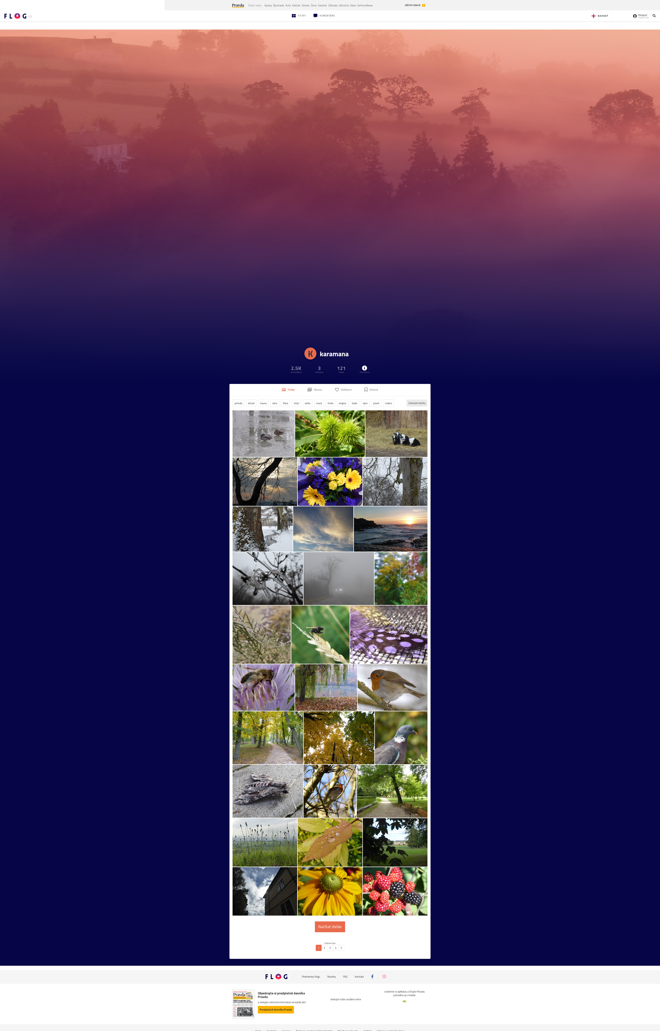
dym (365, 403)
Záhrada (332, 5)
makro (388, 403)
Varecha (322, 5)
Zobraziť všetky (417, 403)
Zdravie (305, 5)
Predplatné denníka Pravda (276, 1010)
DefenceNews (365, 5)
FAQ (345, 976)
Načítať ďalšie (330, 927)
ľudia (354, 403)
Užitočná (344, 5)
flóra (285, 403)
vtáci (296, 403)
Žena (313, 5)
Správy (268, 5)
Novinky (331, 976)
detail (251, 403)
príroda (238, 403)
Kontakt (359, 976)
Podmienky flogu (311, 976)
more (319, 403)
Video (353, 5)
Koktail (296, 5)
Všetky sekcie (413, 5)
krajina (342, 403)
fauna (263, 403)
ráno (274, 403)
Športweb (278, 5)
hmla (330, 403)
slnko (308, 403)
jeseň (376, 403)
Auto (288, 5)
